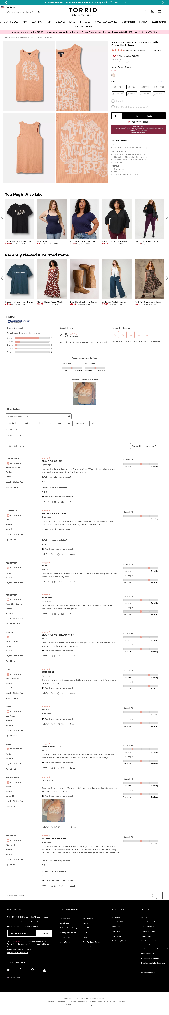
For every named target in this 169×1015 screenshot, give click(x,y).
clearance (22, 37)
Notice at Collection (148, 972)
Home (5, 37)
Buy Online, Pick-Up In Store (123, 941)
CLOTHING (37, 22)
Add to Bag (144, 116)
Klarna (85, 923)
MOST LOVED (128, 22)
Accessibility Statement (150, 958)
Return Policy (65, 942)
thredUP (86, 928)
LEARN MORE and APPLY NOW (19, 949)
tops (32, 37)
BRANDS (143, 22)
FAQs (85, 932)
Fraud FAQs (87, 937)
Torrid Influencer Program (151, 922)
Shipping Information (68, 932)
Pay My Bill (116, 927)
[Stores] (144, 12)
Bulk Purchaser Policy (91, 942)
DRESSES (60, 22)
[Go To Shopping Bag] (159, 11)
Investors (144, 968)
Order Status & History (68, 928)
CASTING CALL (159, 22)
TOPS (49, 22)
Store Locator (65, 937)
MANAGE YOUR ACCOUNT (17, 953)
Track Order (64, 923)
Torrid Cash (116, 936)
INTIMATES (84, 22)
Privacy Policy (146, 936)
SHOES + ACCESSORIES (106, 22)
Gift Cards (116, 917)
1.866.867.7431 (65, 918)
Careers (144, 917)
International (88, 918)
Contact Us (87, 947)
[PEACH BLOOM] (113, 75)
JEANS (72, 22)
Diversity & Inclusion (148, 931)
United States (9, 7)
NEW (25, 22)
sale (13, 37)
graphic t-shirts (45, 37)
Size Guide (161, 82)
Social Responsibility (148, 953)
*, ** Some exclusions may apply (84, 1005)
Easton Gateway (136, 106)
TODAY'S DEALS (10, 22)
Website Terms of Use (149, 941)
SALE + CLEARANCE (84, 26)
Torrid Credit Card (119, 922)
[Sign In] (152, 12)
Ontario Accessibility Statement (153, 963)
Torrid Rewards (118, 931)
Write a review (139, 50)
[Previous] (2, 217)
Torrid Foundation (148, 927)
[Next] (166, 217)
